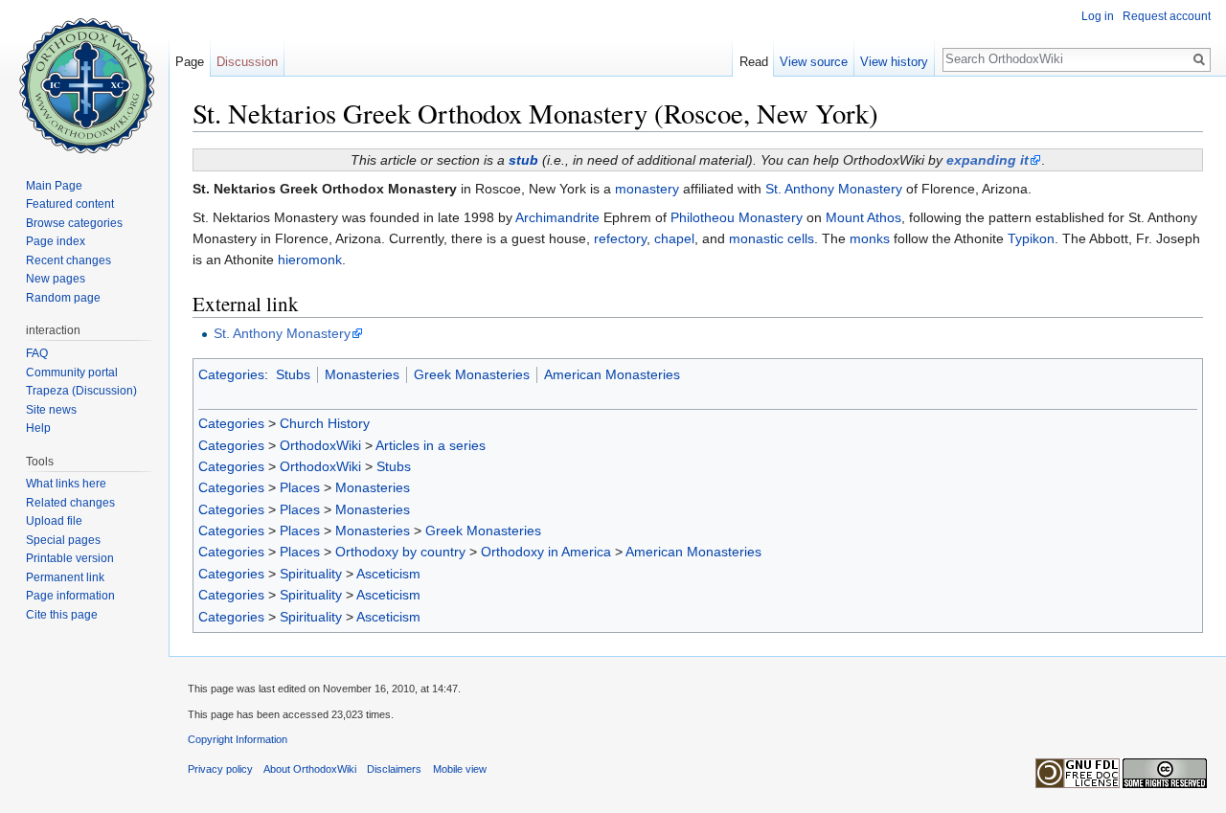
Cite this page (62, 614)
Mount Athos (863, 217)
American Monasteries (612, 374)
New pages (55, 278)
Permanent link (65, 577)
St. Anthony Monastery (833, 188)
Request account (1167, 16)
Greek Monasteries (472, 374)
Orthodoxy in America (546, 551)
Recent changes (68, 260)
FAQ (37, 353)
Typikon (1031, 238)
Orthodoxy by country (400, 551)
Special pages (63, 540)
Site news (51, 410)
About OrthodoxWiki (309, 769)
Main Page (54, 185)
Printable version (70, 558)
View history (894, 62)
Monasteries (362, 374)
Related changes (70, 502)
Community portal (72, 372)
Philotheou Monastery (736, 217)
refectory (620, 238)
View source (814, 62)
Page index (55, 241)
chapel (674, 238)
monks (870, 238)
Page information (70, 595)
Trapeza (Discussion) (81, 390)
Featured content (70, 204)
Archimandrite (557, 217)
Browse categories (74, 223)
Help (38, 428)
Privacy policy (220, 769)
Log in (1097, 16)
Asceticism (388, 573)
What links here (66, 483)
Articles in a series (430, 445)
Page (189, 62)
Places (300, 487)
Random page (63, 298)
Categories (231, 374)
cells (800, 238)
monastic (756, 238)
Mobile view (460, 769)
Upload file (54, 521)
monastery (647, 188)
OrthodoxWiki (320, 445)
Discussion (247, 62)
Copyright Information (237, 739)
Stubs (293, 374)
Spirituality (311, 573)
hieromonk (310, 259)
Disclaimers (394, 769)
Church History (325, 423)
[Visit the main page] (84, 76)
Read (753, 62)
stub (523, 160)
